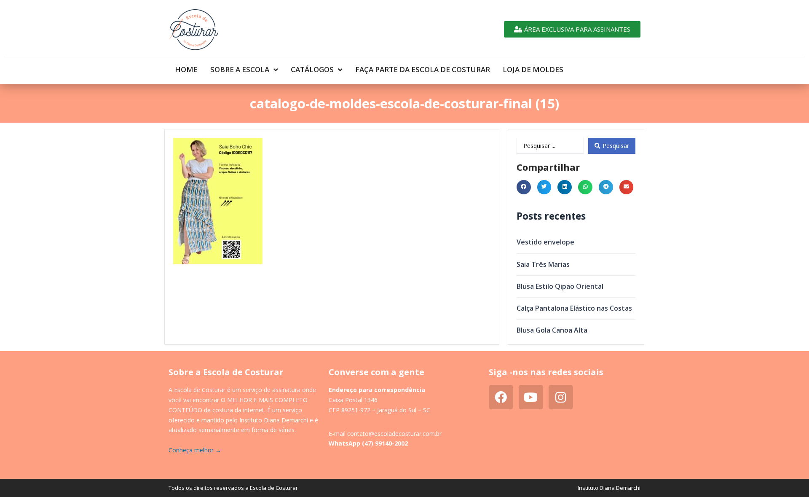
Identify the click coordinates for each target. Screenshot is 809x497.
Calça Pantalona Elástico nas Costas (574, 308)
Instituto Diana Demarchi (609, 488)
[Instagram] (561, 397)
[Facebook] (501, 397)
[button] (524, 187)
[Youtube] (531, 397)
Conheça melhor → (195, 450)
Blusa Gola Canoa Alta (552, 330)
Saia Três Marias (543, 264)
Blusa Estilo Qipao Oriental (560, 286)
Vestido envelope (545, 242)
